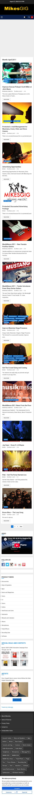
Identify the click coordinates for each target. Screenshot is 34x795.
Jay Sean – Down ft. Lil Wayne (13, 445)
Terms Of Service (6, 720)
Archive (4, 741)
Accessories (5, 581)
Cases (3, 596)
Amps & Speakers (7, 585)
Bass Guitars (18, 741)
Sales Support (16, 121)
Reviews (6, 81)
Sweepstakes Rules (7, 730)
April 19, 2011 (18, 407)
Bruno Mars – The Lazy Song (12, 512)
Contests (17, 745)
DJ (2, 599)
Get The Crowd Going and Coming (14, 368)
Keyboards (5, 614)
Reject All (24, 792)
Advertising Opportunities (11, 167)
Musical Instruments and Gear (11, 399)
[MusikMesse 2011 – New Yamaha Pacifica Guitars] (17, 230)
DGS (5, 133)
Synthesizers (6, 772)
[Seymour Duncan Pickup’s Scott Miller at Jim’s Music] (17, 73)
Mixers (3, 621)
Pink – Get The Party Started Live (14, 475)
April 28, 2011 (18, 91)
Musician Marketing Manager (10, 320)
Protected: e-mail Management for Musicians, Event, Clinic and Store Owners (14, 129)
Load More (17, 700)
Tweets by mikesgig (7, 707)
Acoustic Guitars (6, 738)
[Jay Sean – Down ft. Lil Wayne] (17, 431)
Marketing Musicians (23, 316)
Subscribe (32, 17)
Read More (6, 99)
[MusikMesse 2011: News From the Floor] (17, 391)
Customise (9, 792)
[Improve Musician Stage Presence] (17, 314)
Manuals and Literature (8, 618)
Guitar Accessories (8, 79)
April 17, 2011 (11, 477)
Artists (5, 316)
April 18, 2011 (11, 447)
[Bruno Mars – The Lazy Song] (17, 498)
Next (21, 526)
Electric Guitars (7, 238)
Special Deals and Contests (14, 643)
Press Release (11, 762)
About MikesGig (6, 716)
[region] (17, 785)
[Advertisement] (17, 37)
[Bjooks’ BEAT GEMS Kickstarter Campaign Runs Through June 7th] (15, 659)
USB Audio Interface (17, 772)
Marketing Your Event (9, 318)
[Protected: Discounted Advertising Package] (17, 192)
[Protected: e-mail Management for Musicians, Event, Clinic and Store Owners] (17, 112)
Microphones (5, 625)
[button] (2, 17)
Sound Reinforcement (8, 769)
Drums (3, 603)
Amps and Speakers (19, 738)
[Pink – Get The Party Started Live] (17, 461)
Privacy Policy (5, 723)
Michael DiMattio (8, 91)
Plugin (27, 759)
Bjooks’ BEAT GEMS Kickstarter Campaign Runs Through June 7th (15, 649)
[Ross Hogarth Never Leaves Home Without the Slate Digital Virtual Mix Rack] (15, 689)
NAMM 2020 (5, 755)
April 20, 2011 (11, 330)
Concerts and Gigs (7, 745)
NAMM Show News (7, 759)
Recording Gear (6, 632)
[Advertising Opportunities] (17, 152)
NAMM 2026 (15, 755)
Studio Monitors (21, 769)
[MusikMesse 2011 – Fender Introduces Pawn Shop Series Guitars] (17, 272)
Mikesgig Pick (26, 752)
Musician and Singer (20, 318)
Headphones (5, 752)
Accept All (17, 788)
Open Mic (6, 322)
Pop (3, 762)
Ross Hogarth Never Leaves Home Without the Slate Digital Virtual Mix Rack (16, 679)
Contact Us (5, 727)
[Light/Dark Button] (25, 17)
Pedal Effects (5, 629)
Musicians (21, 320)
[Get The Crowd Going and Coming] (17, 353)
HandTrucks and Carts (8, 610)
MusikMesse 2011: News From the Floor (16, 405)
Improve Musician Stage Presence (14, 328)
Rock (11, 765)
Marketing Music (8, 121)
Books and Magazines (8, 592)
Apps (3, 589)
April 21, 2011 (18, 248)
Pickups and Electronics (20, 79)
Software (4, 636)
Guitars (3, 607)
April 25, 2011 (11, 133)
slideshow (18, 765)
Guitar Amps (18, 748)
